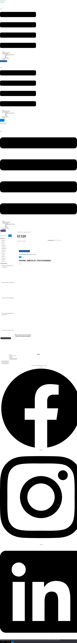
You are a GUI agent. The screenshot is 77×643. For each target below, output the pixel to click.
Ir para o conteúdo (3, 0)
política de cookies (57, 639)
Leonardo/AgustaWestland (9, 54)
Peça (2, 254)
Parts (2, 253)
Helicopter (3, 246)
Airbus (3, 240)
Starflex (3, 259)
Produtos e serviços (5, 58)
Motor (3, 251)
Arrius (3, 243)
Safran (3, 256)
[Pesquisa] (10, 235)
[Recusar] (12, 642)
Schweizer (3, 258)
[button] (18, 30)
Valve (2, 261)
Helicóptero (4, 248)
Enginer (3, 245)
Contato (3, 59)
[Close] (20, 257)
